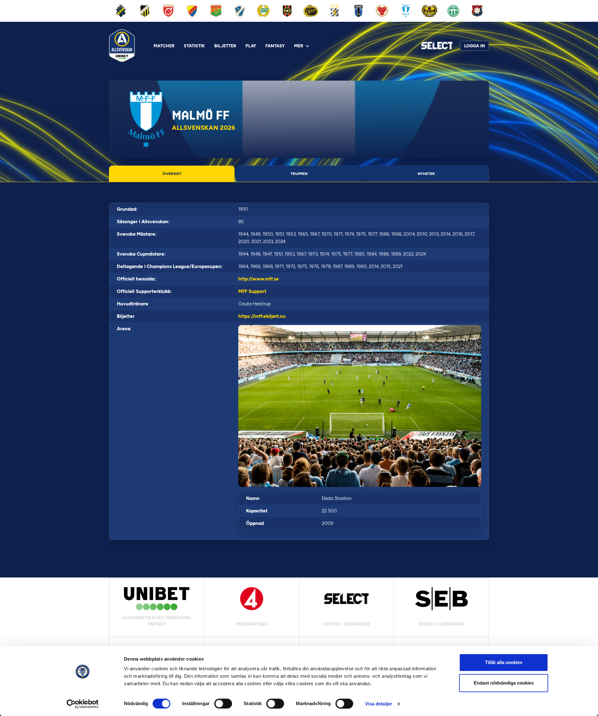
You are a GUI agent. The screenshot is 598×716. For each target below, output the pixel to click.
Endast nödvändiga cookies (504, 682)
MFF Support (252, 291)
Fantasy (275, 46)
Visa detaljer (378, 703)
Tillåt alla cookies (503, 662)
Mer (298, 46)
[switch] (223, 704)
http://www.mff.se (258, 279)
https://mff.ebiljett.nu (262, 316)
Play (250, 46)
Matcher (164, 46)
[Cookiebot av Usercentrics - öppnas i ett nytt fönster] (82, 704)
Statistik (194, 46)
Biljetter (225, 46)
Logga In (474, 46)
